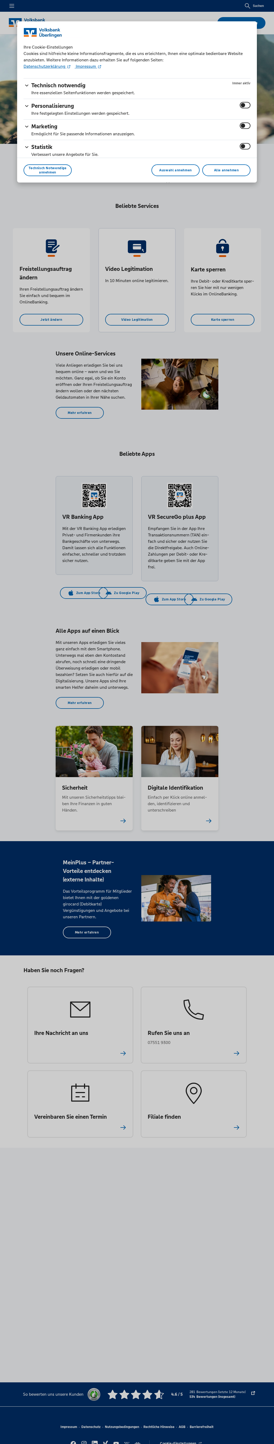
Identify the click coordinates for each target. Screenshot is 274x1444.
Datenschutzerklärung (45, 66)
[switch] (245, 105)
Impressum (86, 66)
